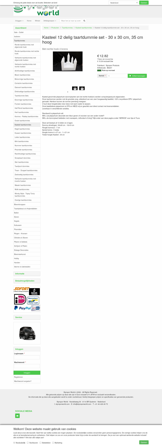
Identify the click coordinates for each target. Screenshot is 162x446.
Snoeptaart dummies (22, 158)
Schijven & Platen (20, 246)
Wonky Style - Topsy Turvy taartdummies (25, 194)
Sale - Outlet (18, 32)
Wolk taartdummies (22, 189)
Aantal (101, 75)
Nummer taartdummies (23, 145)
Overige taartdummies (23, 200)
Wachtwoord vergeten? (22, 381)
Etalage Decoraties (21, 250)
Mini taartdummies (22, 141)
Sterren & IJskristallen (22, 266)
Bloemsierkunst (20, 254)
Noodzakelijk (20, 442)
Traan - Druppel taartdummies (26, 170)
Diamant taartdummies (23, 87)
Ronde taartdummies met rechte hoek (27, 52)
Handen (17, 262)
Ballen (16, 212)
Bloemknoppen (19, 204)
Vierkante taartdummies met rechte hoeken (25, 65)
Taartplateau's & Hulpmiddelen (25, 208)
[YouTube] (17, 415)
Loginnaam (18, 353)
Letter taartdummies (22, 137)
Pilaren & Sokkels (20, 242)
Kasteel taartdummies (23, 124)
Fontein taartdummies (23, 104)
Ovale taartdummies (22, 120)
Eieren (16, 217)
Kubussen (18, 225)
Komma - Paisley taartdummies (26, 116)
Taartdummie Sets (21, 95)
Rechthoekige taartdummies (25, 154)
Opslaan (144, 2)
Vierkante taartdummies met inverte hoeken (25, 179)
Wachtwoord (19, 362)
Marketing (58, 442)
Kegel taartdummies (22, 129)
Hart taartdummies (22, 112)
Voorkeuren (33, 442)
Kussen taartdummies (23, 133)
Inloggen (27, 373)
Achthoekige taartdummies (25, 71)
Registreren (18, 377)
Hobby (16, 258)
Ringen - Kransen (20, 233)
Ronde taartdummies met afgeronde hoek (24, 45)
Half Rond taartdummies (24, 108)
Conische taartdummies (23, 83)
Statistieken (46, 442)
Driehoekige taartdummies (25, 91)
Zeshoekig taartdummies (24, 174)
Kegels (16, 221)
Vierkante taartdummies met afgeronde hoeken (25, 58)
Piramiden (18, 229)
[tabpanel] (75, 88)
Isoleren (17, 36)
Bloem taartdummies (22, 75)
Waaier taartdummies (23, 185)
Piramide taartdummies (23, 149)
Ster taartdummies (22, 162)
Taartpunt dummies (22, 166)
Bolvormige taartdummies (24, 79)
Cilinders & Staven (21, 237)
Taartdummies (19, 40)
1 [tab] (68, 92)
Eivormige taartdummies (24, 100)
